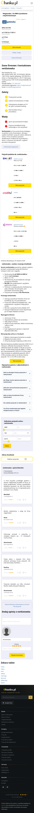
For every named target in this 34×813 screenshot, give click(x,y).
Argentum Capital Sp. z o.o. (17, 254)
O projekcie (4, 780)
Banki (3, 711)
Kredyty (4, 729)
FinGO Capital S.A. (17, 220)
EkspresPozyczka (18, 224)
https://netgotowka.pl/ (24, 85)
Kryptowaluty (5, 770)
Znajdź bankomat (6, 719)
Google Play (8, 703)
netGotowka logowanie (11, 147)
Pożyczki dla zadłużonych (8, 742)
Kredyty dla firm (5, 737)
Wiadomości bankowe (7, 722)
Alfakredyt (4, 680)
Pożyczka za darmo (6, 739)
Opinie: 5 (23, 19)
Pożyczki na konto (6, 760)
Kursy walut (4, 767)
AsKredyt (4, 676)
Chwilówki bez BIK (6, 750)
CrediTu (16, 192)
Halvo (3, 669)
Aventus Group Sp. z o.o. (17, 188)
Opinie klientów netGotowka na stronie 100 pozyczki (17, 605)
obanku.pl (3, 805)
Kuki (2, 671)
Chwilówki (4, 747)
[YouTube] (3, 787)
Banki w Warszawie (7, 714)
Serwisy (4, 764)
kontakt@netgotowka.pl (13, 87)
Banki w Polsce (5, 717)
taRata (3, 674)
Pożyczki (3, 735)
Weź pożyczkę (20, 185)
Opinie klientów (16, 58)
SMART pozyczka (18, 159)
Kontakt (3, 783)
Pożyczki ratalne (6, 757)
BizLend (3, 678)
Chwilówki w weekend (7, 755)
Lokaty (3, 724)
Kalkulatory (4, 772)
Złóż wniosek (17, 47)
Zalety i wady (16, 52)
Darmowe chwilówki (7, 752)
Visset (3, 683)
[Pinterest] (7, 787)
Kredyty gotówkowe (7, 732)
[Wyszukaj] (30, 697)
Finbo (2, 667)
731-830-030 (16, 83)
